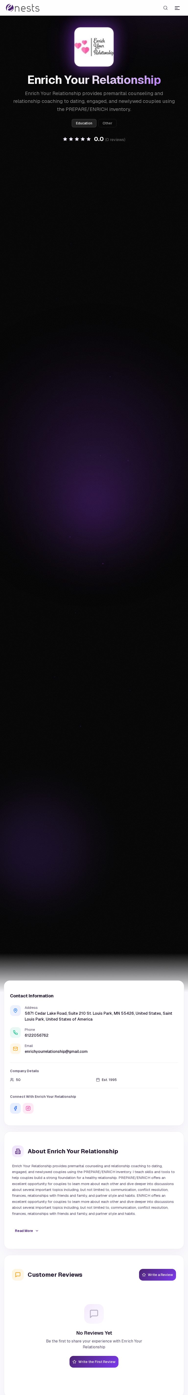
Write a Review (160, 1275)
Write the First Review (97, 1362)
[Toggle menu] (177, 8)
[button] (94, 139)
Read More (24, 1231)
